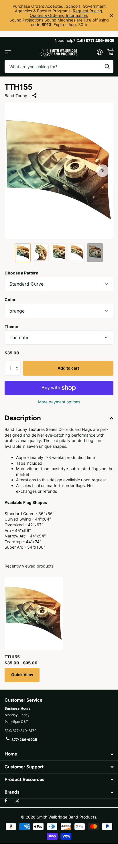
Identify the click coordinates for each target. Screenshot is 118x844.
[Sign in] (100, 52)
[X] (17, 800)
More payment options (59, 401)
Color (10, 299)
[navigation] (23, 252)
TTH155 (12, 656)
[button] (102, 171)
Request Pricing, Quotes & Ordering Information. (66, 13)
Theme (11, 326)
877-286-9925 (24, 739)
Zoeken (107, 66)
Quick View (22, 674)
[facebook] (6, 801)
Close (111, 15)
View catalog (8, 52)
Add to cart (68, 368)
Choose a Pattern (21, 272)
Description (23, 418)
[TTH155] (34, 613)
